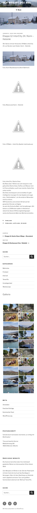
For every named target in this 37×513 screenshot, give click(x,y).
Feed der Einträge (8, 408)
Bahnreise (6, 268)
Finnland (8, 220)
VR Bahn (24, 223)
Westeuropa (7, 287)
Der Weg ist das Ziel (17, 2)
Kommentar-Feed (8, 412)
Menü (19, 10)
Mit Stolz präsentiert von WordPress (13, 508)
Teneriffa (6, 279)
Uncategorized (7, 283)
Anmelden (6, 405)
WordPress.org (7, 416)
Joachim (20, 33)
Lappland (16, 223)
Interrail (5, 276)
